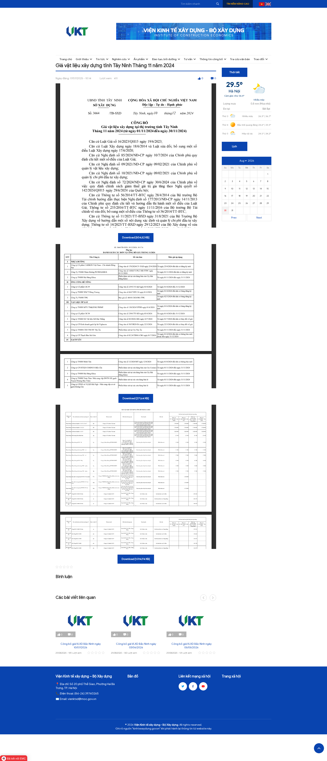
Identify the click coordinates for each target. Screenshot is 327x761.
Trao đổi (259, 59)
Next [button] (213, 597)
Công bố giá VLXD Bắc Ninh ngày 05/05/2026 (191, 645)
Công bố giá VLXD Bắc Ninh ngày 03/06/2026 (136, 645)
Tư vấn (188, 59)
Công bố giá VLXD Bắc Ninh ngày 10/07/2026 (81, 645)
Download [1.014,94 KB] (136, 559)
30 (225, 210)
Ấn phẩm (139, 59)
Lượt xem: (106, 78)
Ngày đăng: (62, 78)
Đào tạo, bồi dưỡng (164, 59)
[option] (80, 629)
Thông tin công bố (211, 59)
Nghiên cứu (119, 59)
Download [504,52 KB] (135, 237)
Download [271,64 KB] (136, 398)
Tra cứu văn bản (240, 59)
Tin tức (100, 59)
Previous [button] (203, 597)
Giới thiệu (82, 59)
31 (232, 210)
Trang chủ (65, 59)
